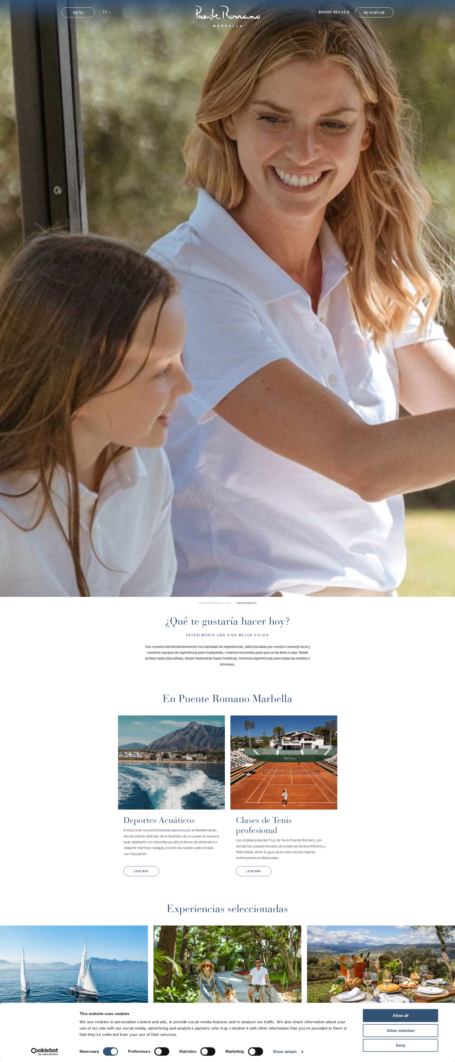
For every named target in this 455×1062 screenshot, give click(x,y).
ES (105, 12)
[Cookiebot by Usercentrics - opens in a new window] (45, 1052)
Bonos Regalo (334, 12)
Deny (400, 1045)
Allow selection (401, 1030)
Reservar (374, 13)
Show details (285, 1051)
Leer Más (141, 871)
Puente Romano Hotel (214, 603)
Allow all (400, 1015)
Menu (78, 13)
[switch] (161, 1051)
